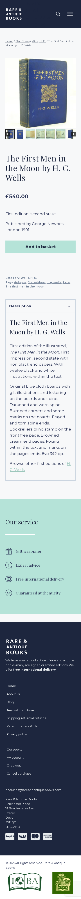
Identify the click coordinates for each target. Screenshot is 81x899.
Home (11, 686)
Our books (14, 749)
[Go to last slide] (7, 134)
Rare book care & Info (22, 726)
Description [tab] (20, 306)
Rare (66, 282)
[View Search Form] (58, 14)
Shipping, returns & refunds (26, 718)
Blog (10, 702)
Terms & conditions (20, 710)
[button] (20, 134)
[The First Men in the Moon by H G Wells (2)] (40, 93)
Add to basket (40, 246)
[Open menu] (70, 14)
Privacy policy (17, 734)
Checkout (14, 765)
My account (15, 757)
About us (13, 694)
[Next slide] (73, 134)
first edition (36, 282)
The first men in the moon (24, 286)
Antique (20, 282)
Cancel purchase (19, 773)
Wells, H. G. (29, 278)
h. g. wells (54, 282)
